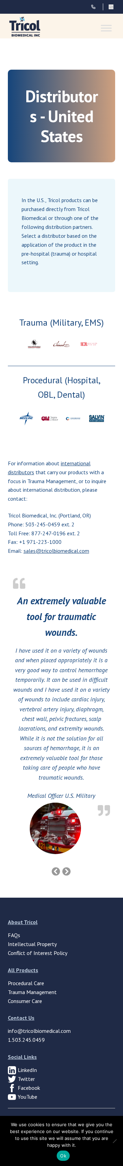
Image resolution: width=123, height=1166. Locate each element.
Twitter (26, 1078)
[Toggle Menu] (106, 28)
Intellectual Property (32, 944)
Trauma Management (32, 992)
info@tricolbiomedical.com (39, 1030)
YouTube (27, 1096)
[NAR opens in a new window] (34, 344)
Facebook (29, 1087)
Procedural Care (26, 983)
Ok (63, 1155)
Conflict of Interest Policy (37, 952)
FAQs (14, 935)
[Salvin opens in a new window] (96, 418)
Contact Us (21, 1017)
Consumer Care (25, 1001)
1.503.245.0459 (26, 1039)
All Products (23, 970)
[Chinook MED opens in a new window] (61, 344)
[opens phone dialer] (97, 6)
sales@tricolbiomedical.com (56, 550)
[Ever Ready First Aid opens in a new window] (89, 344)
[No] (114, 1141)
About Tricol (23, 922)
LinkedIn (27, 1069)
